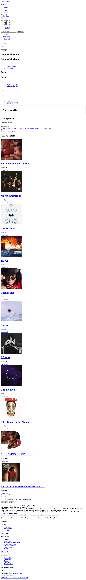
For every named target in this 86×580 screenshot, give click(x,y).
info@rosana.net (17, 573)
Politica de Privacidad (10, 544)
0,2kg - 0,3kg (12, 84)
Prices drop (7, 527)
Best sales (6, 530)
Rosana (5, 324)
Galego (6, 10)
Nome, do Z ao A (21, 128)
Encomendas (7, 559)
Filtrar (2, 129)
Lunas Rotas (8, 228)
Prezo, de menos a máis (32, 128)
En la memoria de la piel (15, 163)
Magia (4, 260)
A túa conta (5, 552)
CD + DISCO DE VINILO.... (17, 454)
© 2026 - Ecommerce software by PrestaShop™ (14, 578)
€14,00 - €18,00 (12, 103)
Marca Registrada (11, 195)
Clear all (3, 50)
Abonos (6, 561)
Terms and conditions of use (12, 542)
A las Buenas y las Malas (15, 421)
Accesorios (7, 28)
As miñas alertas (8, 564)
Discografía (7, 27)
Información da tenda (7, 575)
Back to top (4, 496)
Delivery (6, 539)
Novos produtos (8, 528)
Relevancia (4, 126)
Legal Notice (7, 541)
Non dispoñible (12, 66)
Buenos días (7, 292)
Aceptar (3, 43)
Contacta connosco (6, 1)
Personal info (8, 558)
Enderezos (7, 562)
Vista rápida (4, 170)
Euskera (6, 12)
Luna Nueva (8, 389)
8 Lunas (5, 357)
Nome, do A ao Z (11, 128)
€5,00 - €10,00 (12, 102)
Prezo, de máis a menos (45, 128)
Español (6, 7)
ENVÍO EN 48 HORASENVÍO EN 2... (23, 486)
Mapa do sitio (8, 547)
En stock (10, 68)
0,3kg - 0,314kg (12, 86)
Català (5, 9)
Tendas (6, 548)
